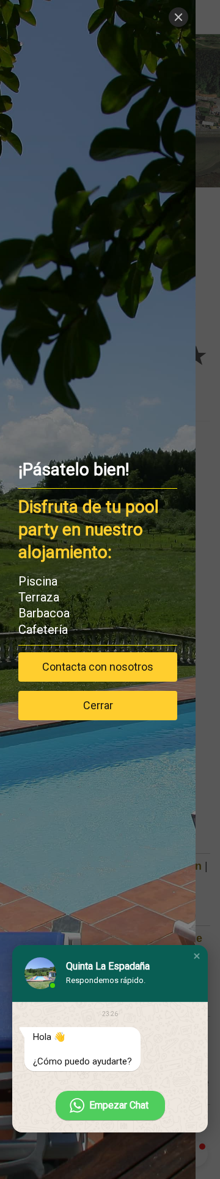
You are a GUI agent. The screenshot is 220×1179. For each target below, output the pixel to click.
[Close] (178, 17)
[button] (197, 956)
